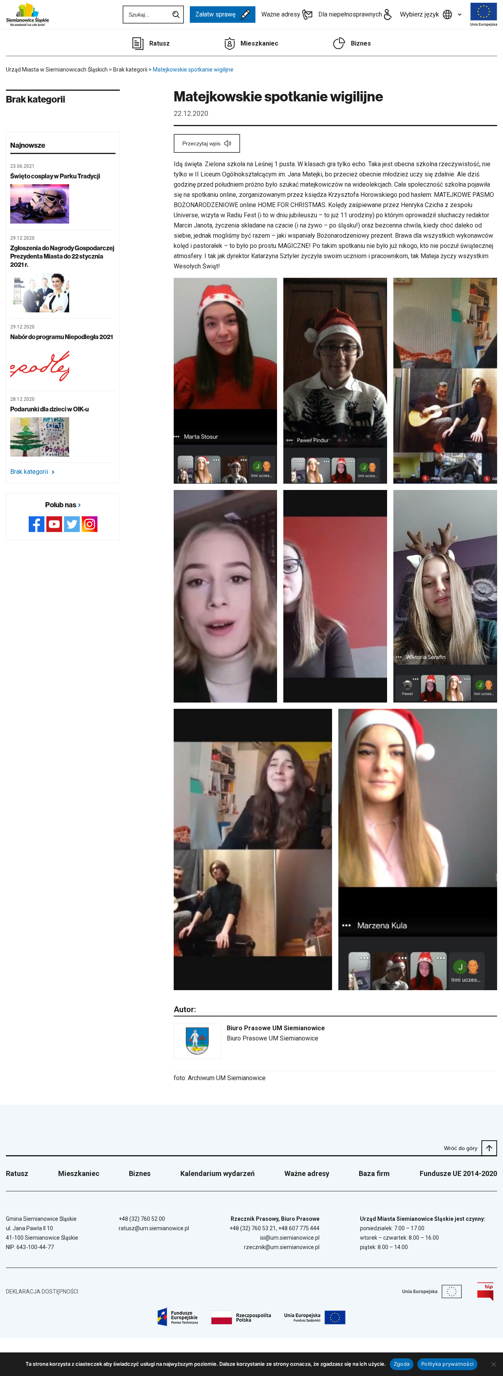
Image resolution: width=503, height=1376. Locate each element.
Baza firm (374, 1173)
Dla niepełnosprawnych (350, 14)
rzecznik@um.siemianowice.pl (281, 1247)
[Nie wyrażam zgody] (493, 1364)
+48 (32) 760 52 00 (142, 1219)
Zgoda (401, 1364)
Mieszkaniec (259, 43)
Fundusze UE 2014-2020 (458, 1173)
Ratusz (159, 43)
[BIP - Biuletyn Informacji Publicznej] (485, 1291)
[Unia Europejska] (483, 14)
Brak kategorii (29, 472)
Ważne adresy (280, 14)
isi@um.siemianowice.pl (289, 1238)
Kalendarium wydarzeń (217, 1173)
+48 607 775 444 (298, 1228)
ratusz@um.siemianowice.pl (154, 1228)
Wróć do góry (460, 1148)
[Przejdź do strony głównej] (27, 14)
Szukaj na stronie (176, 14)
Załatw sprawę (215, 14)
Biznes (361, 43)
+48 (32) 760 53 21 (252, 1228)
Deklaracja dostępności (42, 1291)
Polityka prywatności (447, 1364)
